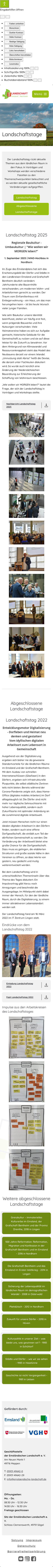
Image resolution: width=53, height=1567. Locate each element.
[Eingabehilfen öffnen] (4, 4)
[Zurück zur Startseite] (15, 94)
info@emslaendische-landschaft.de (26, 1479)
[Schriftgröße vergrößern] (32, 72)
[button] (40, 94)
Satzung (17, 1540)
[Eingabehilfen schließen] (8, 16)
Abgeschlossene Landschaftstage (26, 208)
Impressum (34, 1540)
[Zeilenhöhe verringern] (25, 76)
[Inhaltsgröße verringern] (32, 68)
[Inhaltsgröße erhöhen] (36, 68)
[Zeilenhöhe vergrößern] (30, 76)
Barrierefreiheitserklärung (26, 1551)
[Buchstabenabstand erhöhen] (40, 80)
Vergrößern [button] (26, 425)
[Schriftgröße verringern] (27, 72)
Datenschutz (27, 1546)
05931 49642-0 (15, 1471)
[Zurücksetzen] (2, 16)
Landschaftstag (26, 197)
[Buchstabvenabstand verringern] (35, 80)
